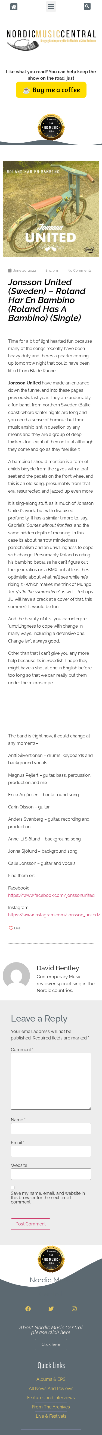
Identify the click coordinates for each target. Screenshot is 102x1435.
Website (19, 1165)
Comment (22, 1050)
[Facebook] (28, 1309)
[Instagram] (74, 1309)
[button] (51, 6)
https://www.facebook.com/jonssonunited (51, 895)
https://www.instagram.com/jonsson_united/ (54, 914)
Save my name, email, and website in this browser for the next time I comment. (48, 1197)
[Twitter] (51, 1309)
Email (17, 1143)
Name (18, 1120)
